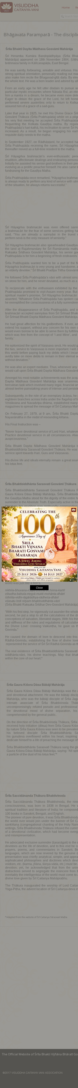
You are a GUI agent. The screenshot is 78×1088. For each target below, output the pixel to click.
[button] (39, 588)
